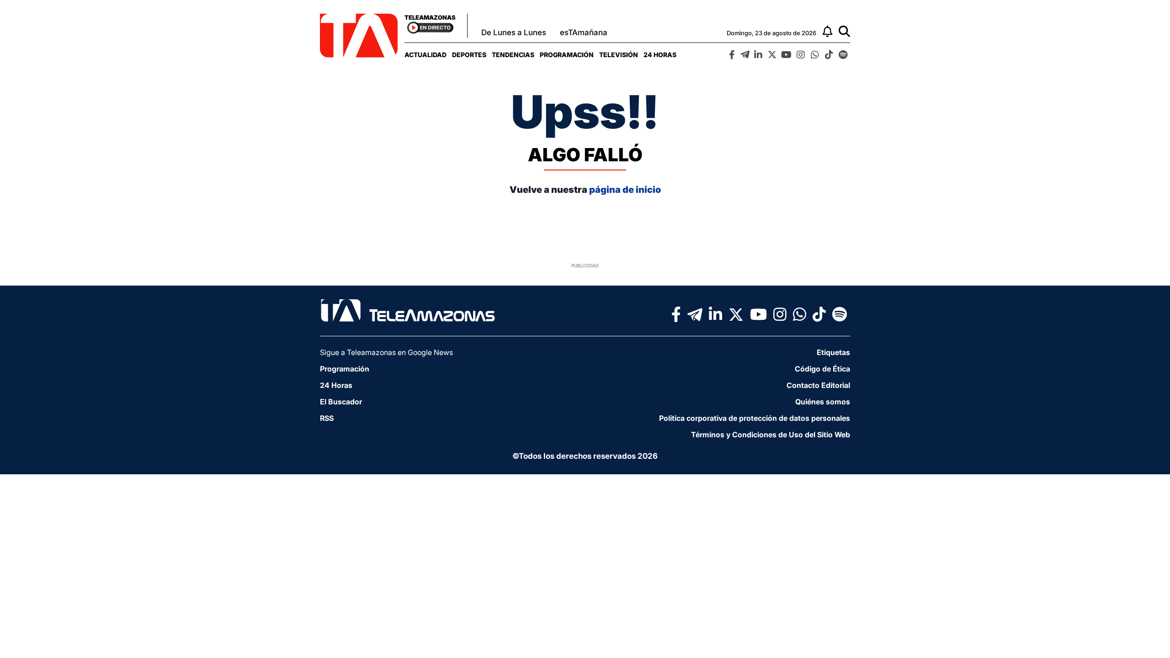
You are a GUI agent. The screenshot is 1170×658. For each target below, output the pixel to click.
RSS (327, 418)
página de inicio (625, 189)
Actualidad (425, 54)
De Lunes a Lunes (513, 32)
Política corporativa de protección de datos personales (754, 418)
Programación (567, 54)
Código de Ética (822, 368)
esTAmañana (583, 32)
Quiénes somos (822, 401)
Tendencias (513, 54)
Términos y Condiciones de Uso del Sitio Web (770, 434)
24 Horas (660, 54)
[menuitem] (425, 54)
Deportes (469, 54)
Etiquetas (833, 352)
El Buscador (341, 401)
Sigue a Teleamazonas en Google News (386, 352)
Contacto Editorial (818, 385)
